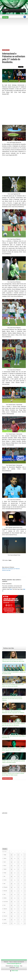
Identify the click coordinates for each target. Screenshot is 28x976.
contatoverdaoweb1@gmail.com (14, 963)
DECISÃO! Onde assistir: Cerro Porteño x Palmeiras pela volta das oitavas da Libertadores (13, 724)
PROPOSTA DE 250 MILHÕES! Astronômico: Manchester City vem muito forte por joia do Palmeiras (12, 698)
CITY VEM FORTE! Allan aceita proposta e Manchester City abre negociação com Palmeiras (13, 711)
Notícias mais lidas (6, 570)
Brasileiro (5, 849)
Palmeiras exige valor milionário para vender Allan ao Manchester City (14, 736)
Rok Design (16, 966)
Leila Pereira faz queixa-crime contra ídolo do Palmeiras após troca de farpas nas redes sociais (13, 660)
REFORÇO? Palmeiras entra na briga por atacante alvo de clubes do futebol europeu (13, 774)
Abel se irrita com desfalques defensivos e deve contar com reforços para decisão (13, 685)
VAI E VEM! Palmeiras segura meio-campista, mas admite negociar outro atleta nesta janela (13, 749)
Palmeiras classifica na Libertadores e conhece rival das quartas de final (13, 672)
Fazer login (5, 17)
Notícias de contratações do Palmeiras (11, 568)
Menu (6, 10)
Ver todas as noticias (7, 778)
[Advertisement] (15, 2)
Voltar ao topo (14, 970)
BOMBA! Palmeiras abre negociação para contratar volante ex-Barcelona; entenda (13, 761)
